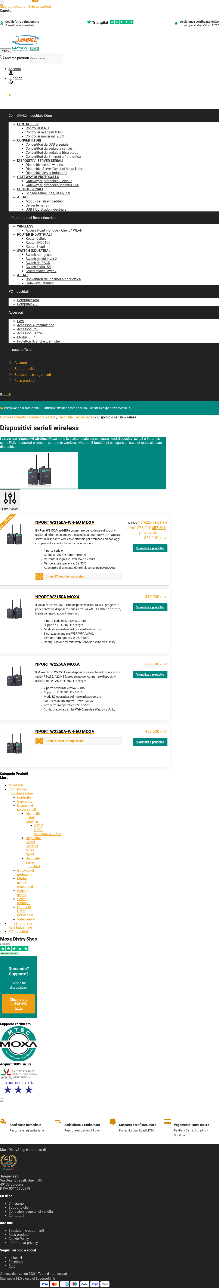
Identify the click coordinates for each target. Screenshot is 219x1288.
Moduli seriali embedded (25, 883)
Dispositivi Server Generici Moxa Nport (33, 846)
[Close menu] (1, 2)
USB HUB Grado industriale (25, 911)
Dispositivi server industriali (33, 862)
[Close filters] (1, 1099)
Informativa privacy (23, 1243)
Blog (12, 1266)
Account (15, 69)
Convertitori (25, 801)
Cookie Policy (19, 1239)
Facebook (16, 1262)
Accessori (16, 785)
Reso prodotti (19, 1235)
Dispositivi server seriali (76, 417)
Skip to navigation (13, 6)
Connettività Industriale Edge (33, 417)
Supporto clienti (20, 1207)
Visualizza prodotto (150, 548)
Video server (26, 919)
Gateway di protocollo (25, 873)
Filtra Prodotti (10, 509)
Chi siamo (16, 1203)
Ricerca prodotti (17, 58)
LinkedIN (15, 1258)
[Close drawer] (1, 15)
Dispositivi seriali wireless (33, 818)
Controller (24, 797)
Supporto (15, 78)
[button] (5, 95)
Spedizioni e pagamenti (26, 1231)
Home (4, 417)
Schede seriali (22, 893)
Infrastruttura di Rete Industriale (20, 925)
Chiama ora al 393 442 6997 (19, 1003)
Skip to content (39, 6)
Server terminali (23, 901)
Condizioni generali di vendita (31, 1212)
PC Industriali (19, 931)
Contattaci (16, 1216)
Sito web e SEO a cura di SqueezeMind (27, 1279)
